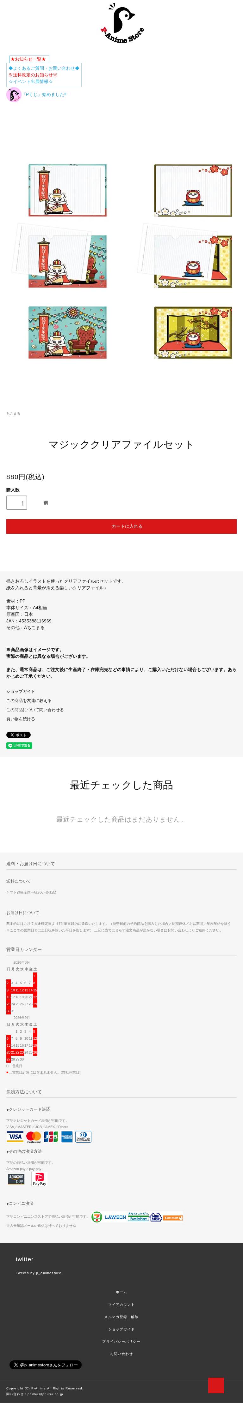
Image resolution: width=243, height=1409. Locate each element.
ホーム (121, 1292)
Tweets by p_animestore (38, 1273)
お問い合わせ (121, 1354)
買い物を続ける (20, 719)
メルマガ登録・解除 (121, 1317)
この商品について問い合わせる (35, 710)
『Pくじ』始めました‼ (44, 94)
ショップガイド (20, 691)
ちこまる (13, 413)
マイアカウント (121, 1304)
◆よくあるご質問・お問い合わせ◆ (44, 68)
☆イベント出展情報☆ (31, 81)
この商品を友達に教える (29, 701)
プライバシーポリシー (121, 1341)
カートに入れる (127, 526)
